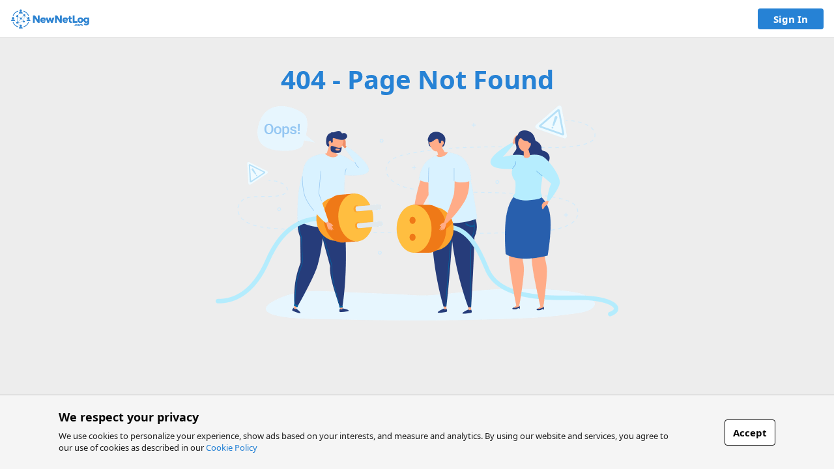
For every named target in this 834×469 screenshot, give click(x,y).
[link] (50, 18)
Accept (750, 432)
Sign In (790, 18)
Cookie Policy (231, 447)
